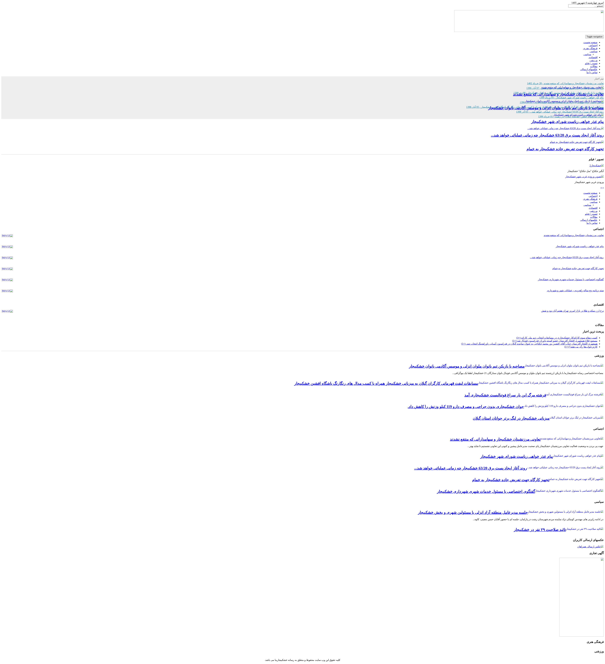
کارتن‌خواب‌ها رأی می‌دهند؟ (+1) (580, 346)
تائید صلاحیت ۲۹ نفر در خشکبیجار (540, 530)
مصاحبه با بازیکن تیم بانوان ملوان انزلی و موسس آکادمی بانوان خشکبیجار (546, 108)
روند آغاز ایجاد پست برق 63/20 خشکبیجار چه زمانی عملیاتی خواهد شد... (547, 135)
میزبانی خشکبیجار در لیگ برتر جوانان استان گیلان (511, 418)
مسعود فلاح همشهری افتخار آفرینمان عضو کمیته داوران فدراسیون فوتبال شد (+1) (554, 340)
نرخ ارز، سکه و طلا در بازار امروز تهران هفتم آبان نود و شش (572, 310)
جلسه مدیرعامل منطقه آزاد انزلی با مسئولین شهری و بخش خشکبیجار (473, 512)
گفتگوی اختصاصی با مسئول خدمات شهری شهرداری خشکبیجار (571, 279)
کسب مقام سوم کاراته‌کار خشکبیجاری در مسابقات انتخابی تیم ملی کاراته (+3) (556, 337)
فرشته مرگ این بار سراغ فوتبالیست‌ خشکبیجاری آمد (505, 395)
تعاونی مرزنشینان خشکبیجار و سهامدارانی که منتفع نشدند (558, 94)
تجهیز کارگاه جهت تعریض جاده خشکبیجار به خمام (565, 149)
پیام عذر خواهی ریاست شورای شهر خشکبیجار (567, 122)
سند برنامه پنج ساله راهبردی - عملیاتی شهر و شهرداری (575, 290)
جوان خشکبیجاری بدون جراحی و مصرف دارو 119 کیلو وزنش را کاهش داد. (466, 407)
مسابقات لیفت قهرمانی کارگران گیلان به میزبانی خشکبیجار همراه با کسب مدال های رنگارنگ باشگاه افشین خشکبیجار (386, 383)
